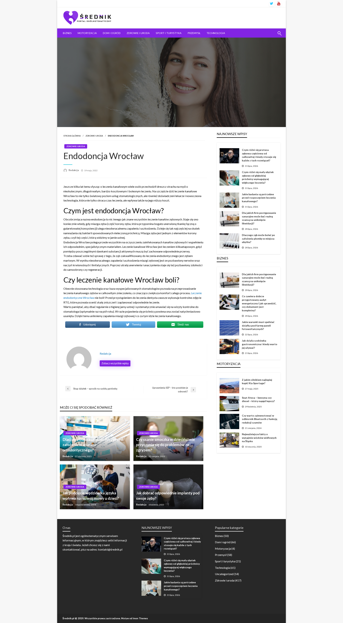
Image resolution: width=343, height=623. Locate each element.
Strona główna (72, 136)
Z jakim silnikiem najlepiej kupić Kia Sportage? (257, 381)
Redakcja (74, 170)
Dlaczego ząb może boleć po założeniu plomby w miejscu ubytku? (258, 238)
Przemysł (194, 33)
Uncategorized (224, 574)
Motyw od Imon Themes (134, 618)
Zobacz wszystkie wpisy (115, 363)
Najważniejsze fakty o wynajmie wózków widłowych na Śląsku (259, 438)
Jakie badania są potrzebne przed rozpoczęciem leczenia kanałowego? (259, 198)
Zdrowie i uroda (138, 33)
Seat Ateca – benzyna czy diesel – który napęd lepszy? (258, 399)
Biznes (67, 33)
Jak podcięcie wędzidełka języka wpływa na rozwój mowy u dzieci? (91, 495)
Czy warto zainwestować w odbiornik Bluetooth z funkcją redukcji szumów (259, 419)
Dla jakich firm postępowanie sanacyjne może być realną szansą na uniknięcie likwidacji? (259, 218)
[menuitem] (67, 33)
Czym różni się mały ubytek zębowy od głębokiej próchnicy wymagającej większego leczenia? (258, 177)
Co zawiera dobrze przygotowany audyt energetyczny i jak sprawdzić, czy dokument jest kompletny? (259, 303)
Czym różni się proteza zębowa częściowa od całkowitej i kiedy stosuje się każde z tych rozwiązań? (259, 155)
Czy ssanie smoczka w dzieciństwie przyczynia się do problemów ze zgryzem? (165, 444)
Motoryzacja (87, 33)
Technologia (216, 33)
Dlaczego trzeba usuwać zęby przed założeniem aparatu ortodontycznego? (93, 444)
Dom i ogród (112, 33)
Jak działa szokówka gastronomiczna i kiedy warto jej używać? (259, 344)
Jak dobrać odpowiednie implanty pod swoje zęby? (168, 495)
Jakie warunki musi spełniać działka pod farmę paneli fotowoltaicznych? (258, 325)
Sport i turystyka (169, 33)
